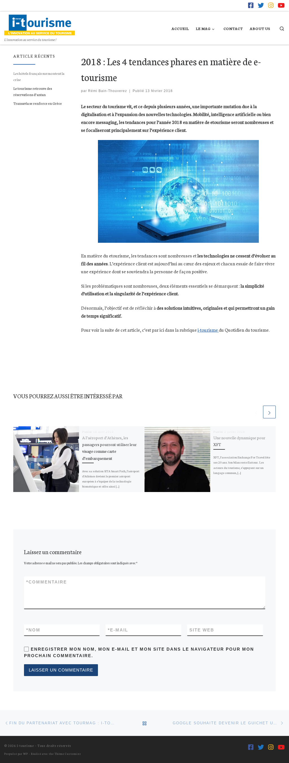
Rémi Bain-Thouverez (107, 91)
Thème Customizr (67, 753)
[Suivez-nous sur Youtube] (281, 5)
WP (25, 753)
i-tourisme (208, 329)
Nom (33, 630)
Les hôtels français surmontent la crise (38, 76)
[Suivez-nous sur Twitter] (261, 5)
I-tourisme (25, 745)
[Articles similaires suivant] (269, 412)
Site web (201, 630)
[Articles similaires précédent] (256, 412)
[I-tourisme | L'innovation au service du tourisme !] (39, 23)
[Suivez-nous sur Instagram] (270, 5)
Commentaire (46, 582)
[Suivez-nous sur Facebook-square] (250, 5)
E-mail (118, 630)
